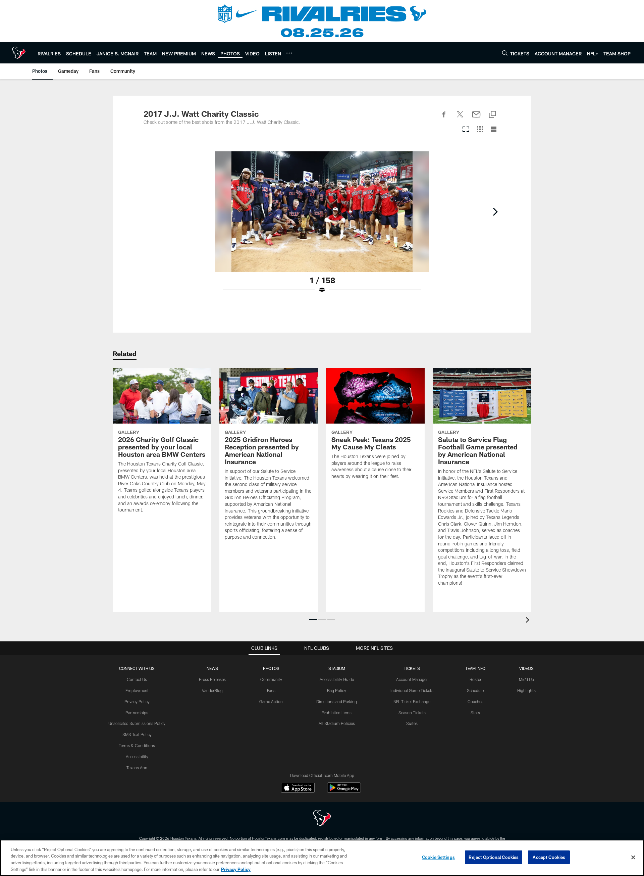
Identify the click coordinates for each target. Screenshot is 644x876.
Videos (526, 668)
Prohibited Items (337, 712)
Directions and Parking (336, 701)
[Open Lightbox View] (322, 226)
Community (271, 679)
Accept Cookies (549, 857)
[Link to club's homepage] (19, 53)
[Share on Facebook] (444, 118)
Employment (137, 690)
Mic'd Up (526, 679)
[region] (322, 858)
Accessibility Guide (337, 679)
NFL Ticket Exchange (411, 701)
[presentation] (528, 620)
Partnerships (136, 712)
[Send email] (476, 118)
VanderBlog (212, 690)
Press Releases (212, 679)
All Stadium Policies (337, 723)
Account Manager (412, 679)
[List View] (493, 129)
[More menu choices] (289, 53)
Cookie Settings (438, 857)
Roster (475, 679)
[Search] (504, 52)
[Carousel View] (466, 129)
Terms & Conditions (137, 745)
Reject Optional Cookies (494, 857)
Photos (271, 668)
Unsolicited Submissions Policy (136, 723)
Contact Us (137, 679)
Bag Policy (336, 690)
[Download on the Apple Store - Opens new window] (298, 788)
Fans (271, 690)
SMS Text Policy (137, 734)
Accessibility (137, 756)
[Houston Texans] (322, 818)
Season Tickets (412, 712)
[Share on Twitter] (460, 118)
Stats (475, 712)
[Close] (633, 857)
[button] (313, 619)
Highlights (526, 690)
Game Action (271, 701)
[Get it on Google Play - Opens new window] (344, 791)
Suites (412, 723)
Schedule (475, 690)
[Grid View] (480, 129)
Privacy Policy (137, 701)
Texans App (136, 767)
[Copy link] (492, 115)
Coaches (475, 701)
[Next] (495, 212)
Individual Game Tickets (411, 690)
